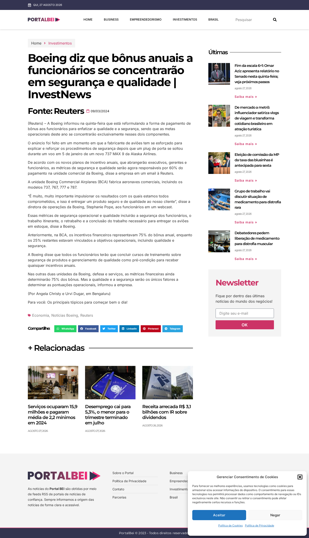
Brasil (213, 19)
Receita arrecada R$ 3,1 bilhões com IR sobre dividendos (166, 412)
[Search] (274, 19)
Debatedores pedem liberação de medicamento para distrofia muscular (257, 238)
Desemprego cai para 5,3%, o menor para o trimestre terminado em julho (108, 415)
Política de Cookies (230, 525)
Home (88, 19)
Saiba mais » (246, 96)
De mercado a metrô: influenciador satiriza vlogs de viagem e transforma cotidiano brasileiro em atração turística (257, 118)
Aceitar (219, 515)
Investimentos (185, 19)
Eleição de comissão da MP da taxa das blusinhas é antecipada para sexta (257, 160)
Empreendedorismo (146, 19)
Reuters (86, 315)
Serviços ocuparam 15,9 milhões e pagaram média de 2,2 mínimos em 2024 (52, 415)
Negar (275, 515)
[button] (300, 477)
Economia (40, 315)
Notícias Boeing (64, 315)
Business (111, 19)
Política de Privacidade (259, 525)
